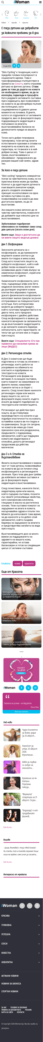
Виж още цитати (21, 712)
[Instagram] (35, 688)
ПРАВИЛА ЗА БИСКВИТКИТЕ (11, 1010)
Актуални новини (10, 975)
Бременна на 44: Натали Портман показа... (29, 783)
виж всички (7, 827)
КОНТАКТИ (20, 1012)
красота (29, 563)
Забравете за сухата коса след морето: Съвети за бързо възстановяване (20, 643)
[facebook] (21, 688)
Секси (4, 943)
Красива (5, 915)
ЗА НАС (3, 1007)
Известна (6, 952)
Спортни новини (9, 991)
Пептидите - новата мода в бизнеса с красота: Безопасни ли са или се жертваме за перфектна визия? (21, 594)
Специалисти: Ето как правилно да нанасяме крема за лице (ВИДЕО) (20, 343)
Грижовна (6, 925)
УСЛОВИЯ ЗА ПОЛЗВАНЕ (19, 1007)
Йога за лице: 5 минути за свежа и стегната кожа (17, 619)
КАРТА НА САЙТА (7, 1012)
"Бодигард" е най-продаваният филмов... (30, 813)
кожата (18, 83)
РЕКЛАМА (28, 1010)
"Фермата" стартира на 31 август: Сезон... (29, 797)
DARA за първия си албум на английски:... (29, 765)
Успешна (5, 934)
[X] (28, 688)
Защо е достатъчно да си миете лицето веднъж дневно (20, 236)
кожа (17, 563)
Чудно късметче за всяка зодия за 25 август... (30, 732)
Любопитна (7, 962)
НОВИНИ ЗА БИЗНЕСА (11, 983)
